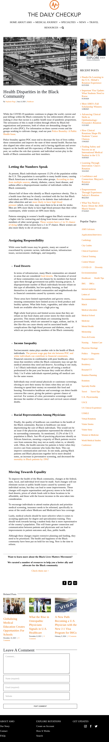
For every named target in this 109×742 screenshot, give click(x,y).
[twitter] (96, 726)
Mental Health (88, 326)
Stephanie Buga (10, 102)
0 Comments (72, 636)
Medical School (88, 315)
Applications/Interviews (92, 235)
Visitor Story (87, 430)
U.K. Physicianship (90, 397)
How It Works (43, 731)
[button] (63, 27)
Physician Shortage (90, 348)
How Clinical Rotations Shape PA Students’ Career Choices (91, 134)
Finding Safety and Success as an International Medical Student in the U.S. (92, 151)
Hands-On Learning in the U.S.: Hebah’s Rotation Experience (92, 80)
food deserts (47, 276)
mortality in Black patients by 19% (31, 459)
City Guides (87, 245)
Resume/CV (87, 370)
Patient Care (97, 342)
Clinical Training (89, 256)
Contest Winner (88, 262)
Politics (85, 353)
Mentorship (86, 332)
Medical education (89, 310)
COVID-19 (86, 267)
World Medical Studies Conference (91, 442)
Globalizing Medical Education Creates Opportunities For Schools (14, 626)
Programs (95, 353)
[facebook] (90, 726)
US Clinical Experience (91, 408)
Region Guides (88, 359)
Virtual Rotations (89, 419)
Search (39, 735)
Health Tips (99, 278)
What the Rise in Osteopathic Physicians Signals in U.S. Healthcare (39, 624)
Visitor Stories (87, 424)
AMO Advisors (88, 229)
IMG (84, 283)
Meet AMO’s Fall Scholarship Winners (92, 105)
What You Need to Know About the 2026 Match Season (92, 205)
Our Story (5, 726)
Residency (86, 364)
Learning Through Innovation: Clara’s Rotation (91, 166)
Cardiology (86, 240)
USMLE (85, 413)
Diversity (99, 267)
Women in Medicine (90, 435)
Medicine (85, 321)
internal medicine (89, 289)
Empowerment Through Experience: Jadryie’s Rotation (92, 192)
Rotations (86, 381)
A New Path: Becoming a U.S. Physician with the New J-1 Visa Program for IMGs (66, 624)
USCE (84, 402)
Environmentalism (89, 273)
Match (84, 304)
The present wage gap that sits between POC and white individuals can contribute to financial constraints (43, 354)
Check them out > (40, 570)
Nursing (85, 342)
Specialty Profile (88, 386)
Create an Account (45, 726)
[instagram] (85, 726)
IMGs (91, 283)
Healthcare (30, 102)
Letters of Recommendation (89, 296)
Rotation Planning (89, 375)
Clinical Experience (90, 251)
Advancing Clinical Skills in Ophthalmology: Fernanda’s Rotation (91, 118)
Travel (84, 391)
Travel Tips (95, 391)
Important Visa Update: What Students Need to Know (93, 93)
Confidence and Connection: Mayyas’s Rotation (92, 179)
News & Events (88, 337)
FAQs (3, 735)
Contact (3, 731)
